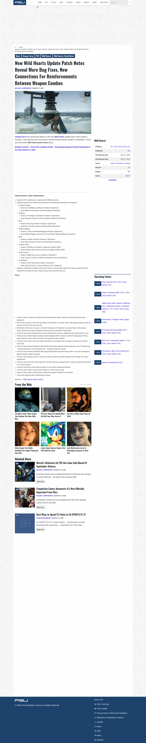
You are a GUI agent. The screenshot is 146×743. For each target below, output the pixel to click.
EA (129, 151)
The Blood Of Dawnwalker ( (113, 330)
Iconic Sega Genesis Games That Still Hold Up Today (53, 449)
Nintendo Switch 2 (118, 341)
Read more (40, 481)
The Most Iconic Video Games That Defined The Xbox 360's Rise (26, 416)
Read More (113, 180)
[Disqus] (53, 613)
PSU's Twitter (101, 709)
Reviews (86, 2)
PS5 (46, 2)
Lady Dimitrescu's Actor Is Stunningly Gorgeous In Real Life (77, 450)
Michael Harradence (23, 88)
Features (69, 2)
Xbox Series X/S (124, 147)
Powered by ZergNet (85, 384)
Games (94, 2)
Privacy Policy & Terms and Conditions (111, 713)
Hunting (127, 163)
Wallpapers (104, 2)
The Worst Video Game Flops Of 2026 (78, 415)
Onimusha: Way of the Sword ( (114, 351)
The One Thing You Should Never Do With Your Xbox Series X (53, 415)
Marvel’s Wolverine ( (110, 362)
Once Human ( (108, 282)
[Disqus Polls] (53, 561)
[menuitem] (40, 2)
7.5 (128, 176)
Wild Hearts (46, 56)
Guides (78, 2)
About (98, 727)
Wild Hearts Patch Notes (64, 56)
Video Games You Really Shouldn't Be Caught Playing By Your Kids (26, 450)
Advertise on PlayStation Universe (110, 718)
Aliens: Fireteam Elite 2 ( (112, 293)
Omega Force (28, 56)
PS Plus (53, 2)
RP (129, 172)
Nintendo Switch (114, 306)
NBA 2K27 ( (106, 341)
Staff (98, 731)
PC (112, 147)
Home (40, 2)
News (61, 2)
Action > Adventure (117, 163)
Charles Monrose (43, 518)
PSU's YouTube (102, 704)
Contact (99, 722)
